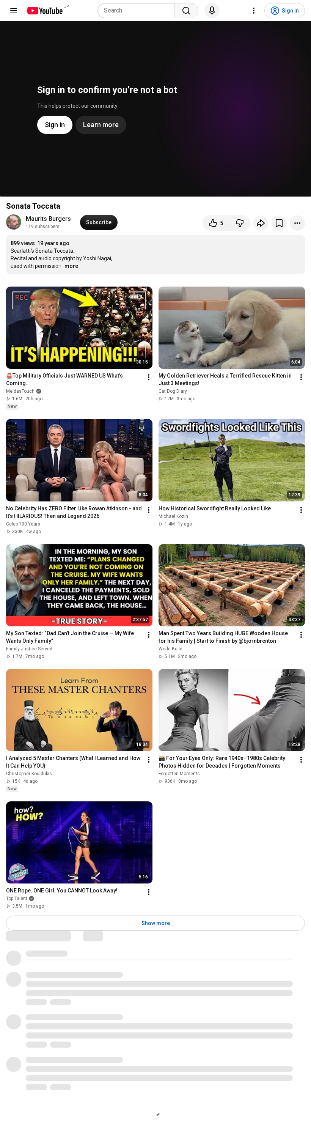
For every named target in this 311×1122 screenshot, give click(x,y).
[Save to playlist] (279, 223)
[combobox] (138, 10)
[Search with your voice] (212, 10)
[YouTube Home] (44, 10)
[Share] (261, 223)
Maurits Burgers (48, 218)
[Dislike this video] (239, 223)
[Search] (186, 10)
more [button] (71, 266)
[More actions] (297, 223)
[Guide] (13, 10)
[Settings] (253, 10)
